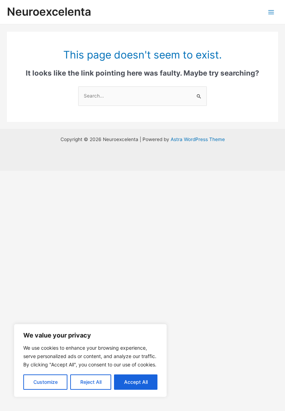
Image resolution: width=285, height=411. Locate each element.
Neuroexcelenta (49, 11)
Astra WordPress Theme (198, 139)
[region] (90, 360)
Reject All (90, 382)
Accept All (136, 382)
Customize (45, 382)
